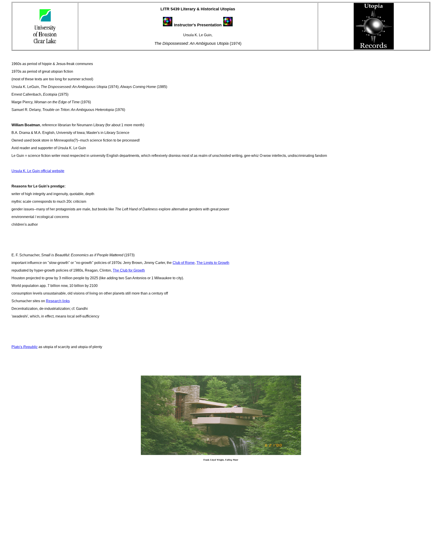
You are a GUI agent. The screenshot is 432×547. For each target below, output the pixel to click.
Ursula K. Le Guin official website (37, 171)
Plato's (24, 347)
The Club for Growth (129, 270)
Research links (58, 301)
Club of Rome (184, 263)
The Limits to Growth (212, 263)
